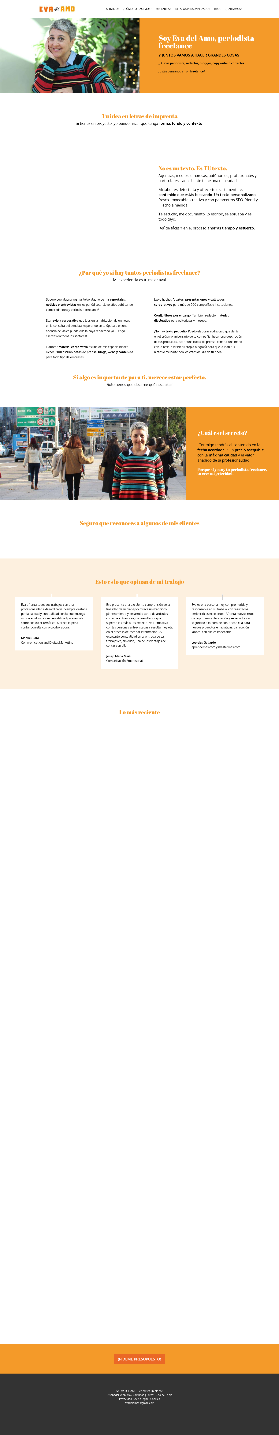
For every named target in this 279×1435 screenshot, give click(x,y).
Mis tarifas (163, 9)
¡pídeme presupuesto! (139, 1358)
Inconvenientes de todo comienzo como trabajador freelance (85, 1089)
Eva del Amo (30, 897)
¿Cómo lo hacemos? (137, 9)
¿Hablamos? (233, 9)
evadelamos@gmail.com (139, 1402)
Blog (217, 9)
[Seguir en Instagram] (135, 1414)
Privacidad (125, 1398)
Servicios (112, 9)
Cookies (155, 1398)
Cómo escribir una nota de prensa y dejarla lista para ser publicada (92, 890)
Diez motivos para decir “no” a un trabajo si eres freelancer (83, 1288)
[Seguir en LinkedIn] (144, 1414)
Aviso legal (141, 1398)
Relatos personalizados (192, 9)
